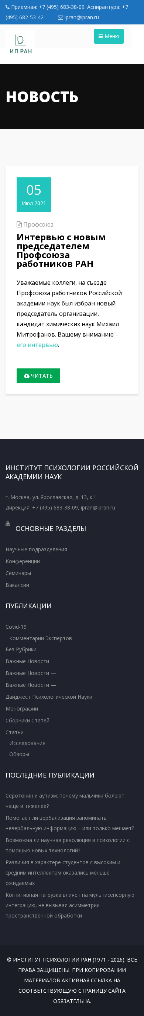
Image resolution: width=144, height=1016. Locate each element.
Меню (111, 36)
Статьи (15, 732)
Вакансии (17, 584)
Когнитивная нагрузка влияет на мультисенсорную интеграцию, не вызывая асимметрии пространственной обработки (70, 905)
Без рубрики (21, 649)
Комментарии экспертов (40, 638)
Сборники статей (27, 720)
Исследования (27, 742)
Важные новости (27, 661)
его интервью (37, 345)
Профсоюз (38, 224)
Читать (41, 375)
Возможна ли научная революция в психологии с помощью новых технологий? (68, 845)
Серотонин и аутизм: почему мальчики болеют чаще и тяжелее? (65, 800)
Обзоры (19, 754)
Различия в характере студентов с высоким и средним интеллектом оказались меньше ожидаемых (63, 872)
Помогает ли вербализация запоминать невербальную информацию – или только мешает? (70, 823)
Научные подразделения (36, 549)
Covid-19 (16, 626)
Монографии (22, 708)
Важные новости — (31, 672)
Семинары (18, 572)
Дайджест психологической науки (49, 696)
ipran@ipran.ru (81, 17)
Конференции (23, 561)
